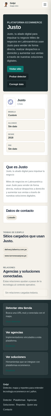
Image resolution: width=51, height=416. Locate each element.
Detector (7, 400)
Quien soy (32, 405)
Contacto (7, 409)
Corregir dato (16, 84)
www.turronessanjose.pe (15, 256)
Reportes (20, 405)
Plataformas (19, 400)
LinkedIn (11, 218)
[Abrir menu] (45, 5)
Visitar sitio (15, 69)
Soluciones (8, 405)
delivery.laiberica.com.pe (16, 249)
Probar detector (17, 76)
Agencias (32, 400)
